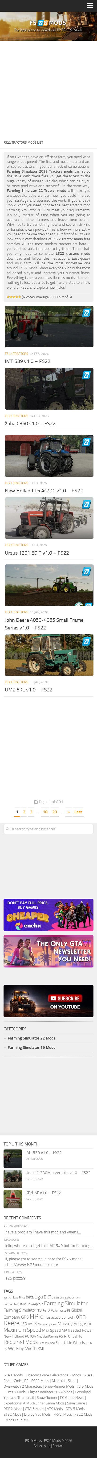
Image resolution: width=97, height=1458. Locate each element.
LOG (30, 1324)
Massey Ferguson (75, 1323)
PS (61, 1336)
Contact (58, 1446)
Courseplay (11, 1304)
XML (41, 1348)
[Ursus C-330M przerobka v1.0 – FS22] (13, 1179)
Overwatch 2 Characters (23, 1386)
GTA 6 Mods (13, 1375)
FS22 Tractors (16, 354)
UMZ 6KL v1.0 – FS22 (29, 690)
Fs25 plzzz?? (15, 1278)
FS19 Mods (33, 1441)
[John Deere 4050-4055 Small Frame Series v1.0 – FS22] (49, 585)
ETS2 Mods (12, 1414)
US (5, 1349)
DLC (41, 1304)
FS (68, 1310)
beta (30, 1297)
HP (34, 1316)
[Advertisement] (48, 89)
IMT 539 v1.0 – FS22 (27, 361)
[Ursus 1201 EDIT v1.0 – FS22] (49, 518)
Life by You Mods (37, 1414)
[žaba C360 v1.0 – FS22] (49, 389)
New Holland (14, 1336)
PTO (67, 1336)
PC (27, 1336)
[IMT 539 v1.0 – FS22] (49, 326)
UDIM (89, 1343)
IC (41, 1317)
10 (45, 811)
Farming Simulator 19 (23, 1310)
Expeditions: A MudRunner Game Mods (34, 1403)
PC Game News (72, 1397)
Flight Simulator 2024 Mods (50, 1392)
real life (77, 1336)
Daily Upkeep (28, 1304)
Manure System (47, 1324)
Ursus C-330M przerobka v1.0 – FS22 (58, 1172)
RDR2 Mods (13, 1409)
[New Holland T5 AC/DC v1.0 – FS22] (49, 456)
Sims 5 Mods (15, 1392)
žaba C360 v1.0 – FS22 (30, 424)
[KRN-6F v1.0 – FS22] (13, 1199)
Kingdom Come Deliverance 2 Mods (53, 1375)
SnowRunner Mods (60, 1386)
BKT (47, 1297)
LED (23, 1323)
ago (6, 1297)
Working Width (22, 1348)
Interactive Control (58, 1317)
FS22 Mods (40, 1380)
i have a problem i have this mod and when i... (42, 1232)
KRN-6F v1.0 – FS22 (43, 1192)
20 (54, 811)
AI (10, 1297)
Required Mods (21, 1342)
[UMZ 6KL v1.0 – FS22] (49, 655)
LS (35, 1324)
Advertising (42, 1446)
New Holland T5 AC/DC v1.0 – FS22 (44, 491)
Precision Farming (47, 1336)
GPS (25, 1317)
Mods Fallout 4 (17, 1420)
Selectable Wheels (70, 1342)
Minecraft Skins (64, 1380)
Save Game (76, 1403)
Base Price (18, 1297)
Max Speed (51, 1330)
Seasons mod (47, 1343)
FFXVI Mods (62, 1414)
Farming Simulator (66, 1303)
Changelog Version (70, 1297)
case (55, 1297)
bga (39, 1297)
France (62, 1310)
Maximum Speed (22, 1330)
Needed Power (80, 1330)
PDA (33, 1336)
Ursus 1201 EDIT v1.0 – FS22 (37, 553)
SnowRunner (47, 1397)
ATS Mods (85, 1386)
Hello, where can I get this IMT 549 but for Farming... (48, 1245)
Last (78, 811)
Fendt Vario (50, 1310)
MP (64, 1330)
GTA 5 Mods (75, 1409)
